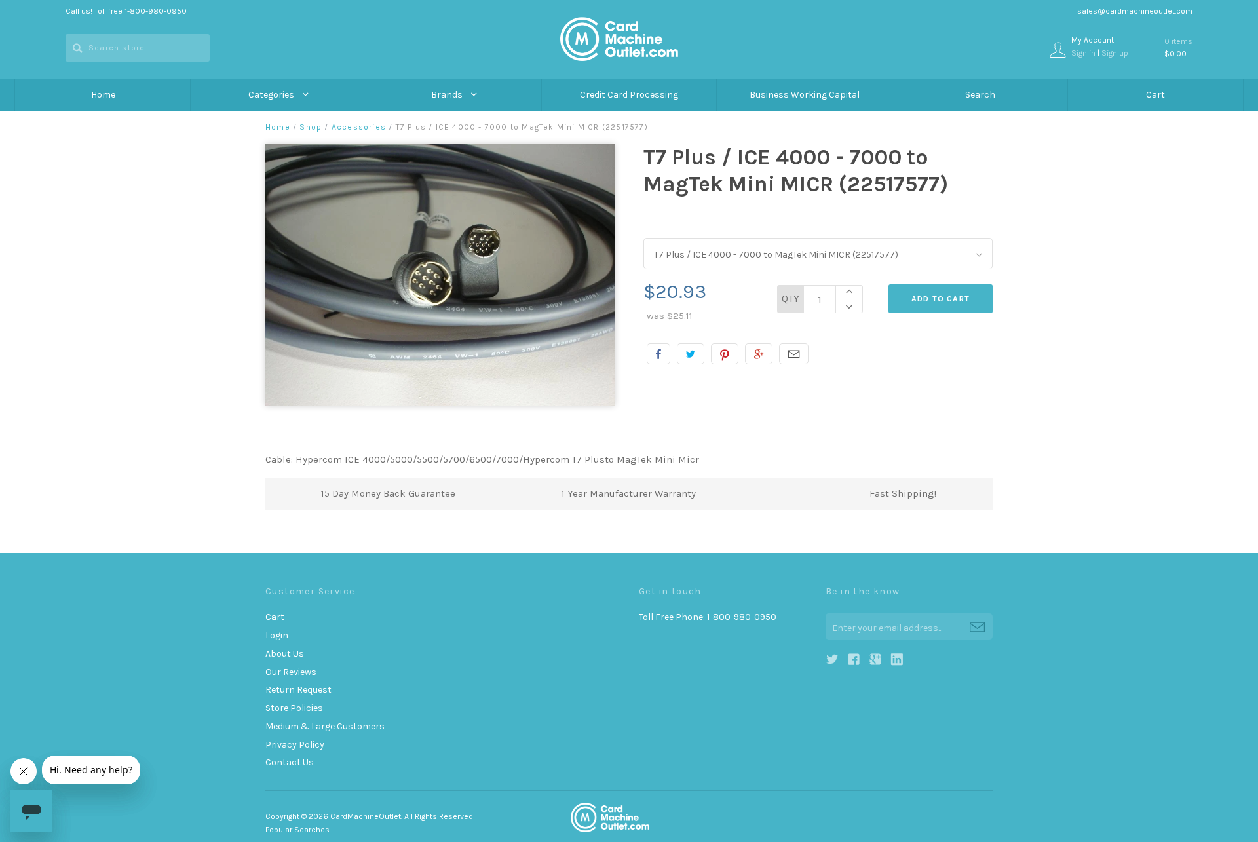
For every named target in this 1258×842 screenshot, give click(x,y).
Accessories (359, 127)
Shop (310, 127)
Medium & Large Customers (325, 726)
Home (103, 94)
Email (794, 353)
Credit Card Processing (629, 94)
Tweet (690, 353)
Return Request (298, 689)
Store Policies (294, 708)
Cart (1155, 94)
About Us (284, 653)
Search (980, 94)
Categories (272, 94)
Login (276, 635)
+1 (758, 353)
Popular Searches (297, 829)
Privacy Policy (294, 744)
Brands (448, 94)
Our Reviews (290, 672)
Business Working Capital (805, 94)
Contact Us (289, 762)
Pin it (724, 353)
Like (658, 353)
